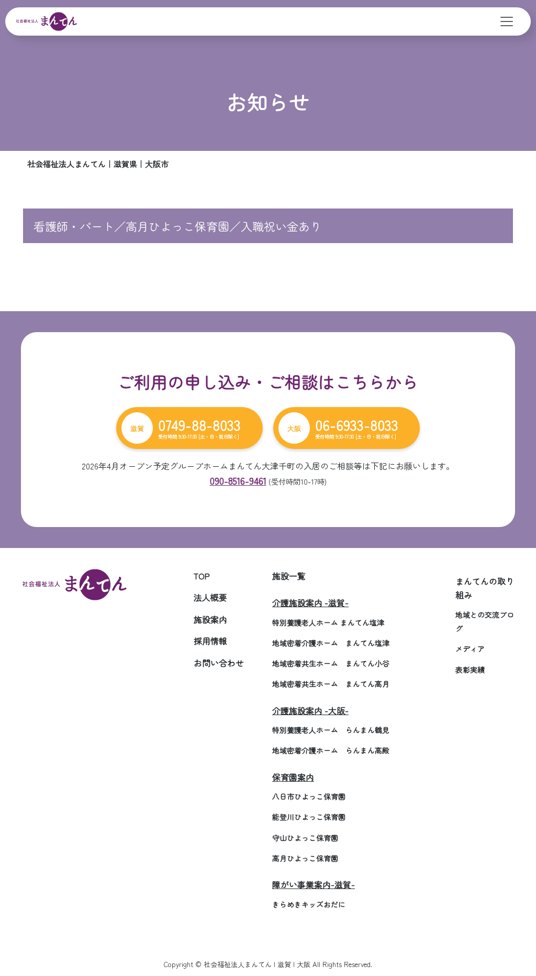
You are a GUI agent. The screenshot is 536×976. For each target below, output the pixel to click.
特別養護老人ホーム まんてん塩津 (328, 622)
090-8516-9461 (238, 480)
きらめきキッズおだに (308, 904)
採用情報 (210, 640)
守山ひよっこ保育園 (305, 837)
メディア (470, 648)
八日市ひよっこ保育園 (308, 796)
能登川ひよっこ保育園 (308, 816)
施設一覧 (289, 575)
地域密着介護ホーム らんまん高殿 (330, 750)
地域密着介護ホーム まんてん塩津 (330, 643)
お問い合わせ (219, 662)
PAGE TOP (515, 937)
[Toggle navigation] (507, 21)
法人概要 (210, 597)
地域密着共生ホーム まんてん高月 (330, 683)
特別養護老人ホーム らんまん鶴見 (330, 730)
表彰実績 (470, 669)
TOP (202, 575)
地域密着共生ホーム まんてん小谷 (330, 663)
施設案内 (210, 619)
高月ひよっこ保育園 (305, 858)
